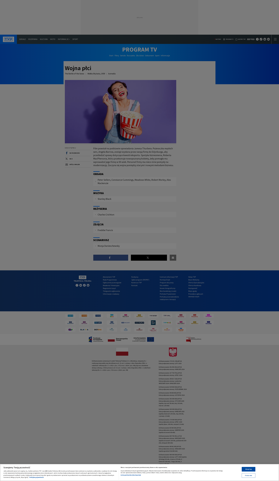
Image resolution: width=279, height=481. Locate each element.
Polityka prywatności (36, 477)
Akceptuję (248, 469)
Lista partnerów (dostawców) (131, 475)
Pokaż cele (248, 475)
